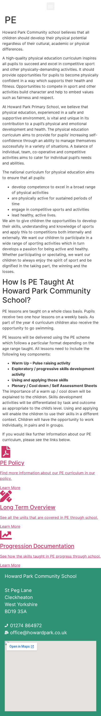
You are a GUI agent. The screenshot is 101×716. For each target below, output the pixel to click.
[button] (50, 6)
